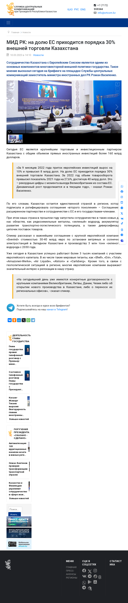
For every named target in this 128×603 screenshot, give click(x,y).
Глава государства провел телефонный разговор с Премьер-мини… (16, 355)
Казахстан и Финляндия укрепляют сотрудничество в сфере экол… (18, 488)
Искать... (14, 514)
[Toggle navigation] (8, 23)
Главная (71, 567)
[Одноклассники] (14, 320)
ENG (83, 9)
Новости (38, 55)
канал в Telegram (57, 309)
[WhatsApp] (28, 320)
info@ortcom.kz (107, 12)
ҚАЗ (70, 9)
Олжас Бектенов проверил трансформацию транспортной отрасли (18, 469)
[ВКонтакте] (10, 320)
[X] (24, 320)
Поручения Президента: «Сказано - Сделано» (22, 433)
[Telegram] (33, 320)
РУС (76, 9)
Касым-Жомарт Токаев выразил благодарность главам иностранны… (17, 406)
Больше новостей (19, 419)
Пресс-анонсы (71, 572)
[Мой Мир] (19, 320)
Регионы (71, 577)
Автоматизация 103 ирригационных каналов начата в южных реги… (17, 449)
